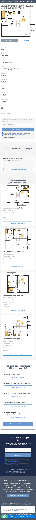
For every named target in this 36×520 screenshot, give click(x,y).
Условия (17, 1)
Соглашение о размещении (22, 513)
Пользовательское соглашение (8, 513)
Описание (4, 1)
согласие (8, 133)
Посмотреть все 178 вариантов (18, 424)
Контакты (22, 1)
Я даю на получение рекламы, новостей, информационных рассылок (14, 136)
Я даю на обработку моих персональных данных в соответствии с (16, 134)
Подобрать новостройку (18, 495)
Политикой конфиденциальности (17, 134)
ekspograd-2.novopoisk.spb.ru (8, 503)
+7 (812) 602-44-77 (10, 472)
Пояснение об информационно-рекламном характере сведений (16, 514)
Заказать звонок (18, 455)
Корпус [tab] (26, 40)
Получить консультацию (18, 129)
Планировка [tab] (9, 40)
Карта (28, 1)
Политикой (16, 510)
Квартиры (10, 1)
